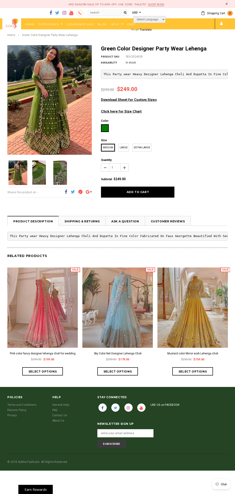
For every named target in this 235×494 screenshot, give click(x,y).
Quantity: (106, 160)
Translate (146, 29)
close (227, 4)
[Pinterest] (80, 192)
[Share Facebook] (66, 192)
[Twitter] (57, 13)
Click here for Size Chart (121, 111)
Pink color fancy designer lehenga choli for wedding (43, 353)
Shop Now (156, 4)
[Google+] (89, 192)
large (124, 147)
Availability (109, 62)
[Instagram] (64, 13)
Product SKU (110, 56)
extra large (142, 147)
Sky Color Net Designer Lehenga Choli (118, 353)
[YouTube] (71, 13)
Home (11, 35)
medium (108, 147)
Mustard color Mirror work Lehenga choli (192, 353)
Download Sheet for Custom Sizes (129, 100)
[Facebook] (51, 13)
